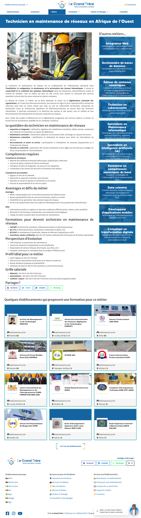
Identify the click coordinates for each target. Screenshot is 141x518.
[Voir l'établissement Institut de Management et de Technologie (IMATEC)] (12, 319)
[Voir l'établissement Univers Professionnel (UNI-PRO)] (102, 319)
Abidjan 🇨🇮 (103, 368)
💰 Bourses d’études (58, 490)
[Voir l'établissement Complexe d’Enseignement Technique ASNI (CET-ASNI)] (102, 387)
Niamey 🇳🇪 (103, 404)
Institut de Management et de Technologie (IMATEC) (31, 321)
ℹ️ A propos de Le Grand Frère (106, 486)
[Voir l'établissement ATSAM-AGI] (57, 355)
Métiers (54, 12)
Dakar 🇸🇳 (102, 336)
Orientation (72, 12)
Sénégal (10, 498)
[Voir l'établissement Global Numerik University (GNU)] (57, 388)
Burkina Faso (12, 482)
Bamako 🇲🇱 (14, 336)
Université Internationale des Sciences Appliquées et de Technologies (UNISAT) (76, 322)
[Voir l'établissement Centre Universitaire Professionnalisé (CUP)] (102, 355)
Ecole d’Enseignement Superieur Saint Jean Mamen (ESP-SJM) (74, 425)
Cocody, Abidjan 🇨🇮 (62, 336)
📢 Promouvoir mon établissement (108, 482)
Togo (8, 502)
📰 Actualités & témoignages (61, 498)
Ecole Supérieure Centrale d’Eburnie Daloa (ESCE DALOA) (121, 425)
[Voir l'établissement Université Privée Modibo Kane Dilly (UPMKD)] (12, 355)
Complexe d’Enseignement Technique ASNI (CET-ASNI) (121, 389)
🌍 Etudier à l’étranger (59, 494)
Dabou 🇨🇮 (58, 438)
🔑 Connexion (130, 5)
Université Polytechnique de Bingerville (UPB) (31, 424)
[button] (12, 287)
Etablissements (13, 12)
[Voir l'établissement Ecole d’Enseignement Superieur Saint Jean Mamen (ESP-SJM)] (57, 424)
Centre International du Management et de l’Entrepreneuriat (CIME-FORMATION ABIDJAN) (31, 391)
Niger (9, 494)
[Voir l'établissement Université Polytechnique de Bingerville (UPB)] (12, 424)
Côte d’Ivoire (12, 486)
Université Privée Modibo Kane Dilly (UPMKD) (31, 356)
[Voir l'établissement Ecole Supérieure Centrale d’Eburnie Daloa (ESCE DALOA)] (102, 423)
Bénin (9, 478)
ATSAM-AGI (70, 355)
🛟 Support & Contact (102, 490)
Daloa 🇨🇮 (102, 438)
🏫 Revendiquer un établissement (107, 478)
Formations (34, 12)
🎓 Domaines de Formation (60, 478)
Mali (8, 490)
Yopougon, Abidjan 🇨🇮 (63, 368)
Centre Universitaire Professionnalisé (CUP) (119, 356)
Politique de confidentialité (76, 513)
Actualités (124, 12)
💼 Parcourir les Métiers (59, 482)
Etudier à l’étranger (98, 12)
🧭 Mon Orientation (57, 486)
